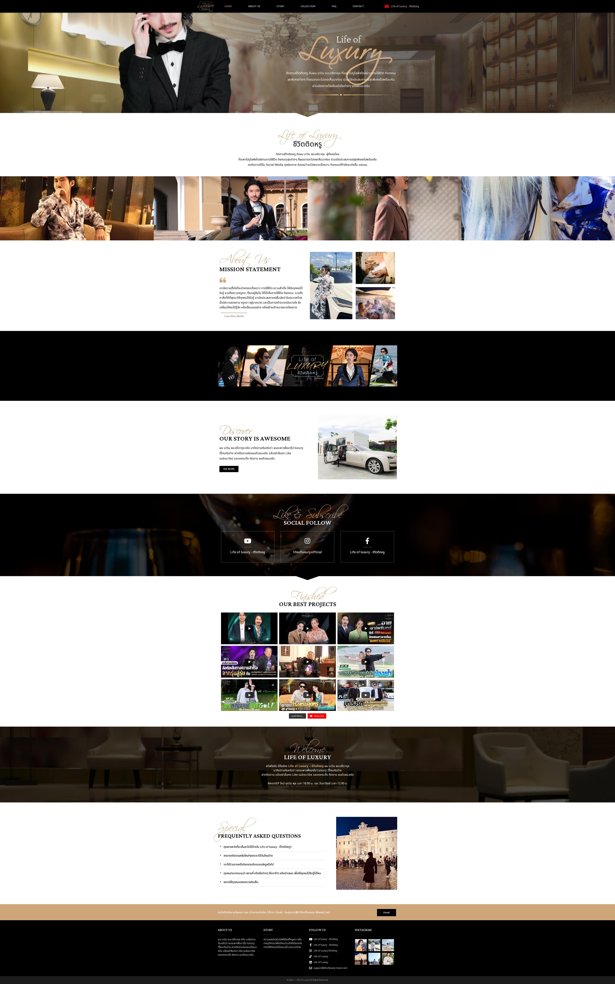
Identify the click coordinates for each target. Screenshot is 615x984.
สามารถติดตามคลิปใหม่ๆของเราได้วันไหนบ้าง (248, 856)
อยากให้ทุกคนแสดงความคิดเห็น (241, 882)
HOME (228, 6)
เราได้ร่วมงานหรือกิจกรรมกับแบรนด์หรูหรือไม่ (249, 865)
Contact (358, 6)
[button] (271, 847)
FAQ (334, 6)
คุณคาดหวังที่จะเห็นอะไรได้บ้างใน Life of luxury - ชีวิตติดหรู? (258, 847)
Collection (308, 6)
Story (280, 6)
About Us (254, 6)
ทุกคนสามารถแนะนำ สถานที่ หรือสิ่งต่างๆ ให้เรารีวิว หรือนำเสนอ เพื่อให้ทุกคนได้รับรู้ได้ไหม (272, 873)
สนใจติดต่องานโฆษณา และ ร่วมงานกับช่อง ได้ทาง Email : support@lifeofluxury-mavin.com (274, 912)
